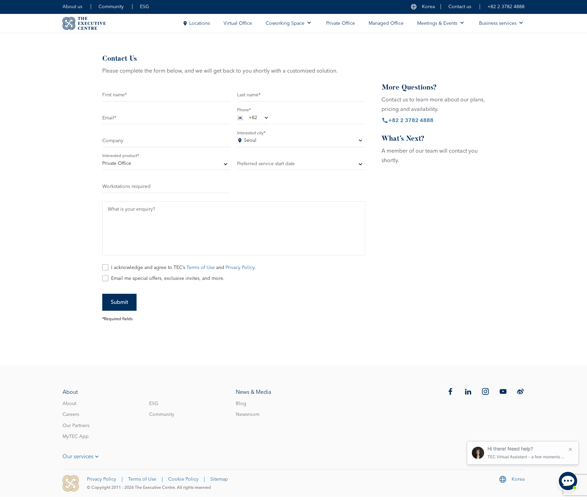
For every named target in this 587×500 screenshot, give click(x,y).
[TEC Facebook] (450, 391)
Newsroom (248, 414)
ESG (144, 7)
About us (72, 7)
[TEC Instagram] (485, 391)
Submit (119, 302)
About (69, 404)
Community (111, 7)
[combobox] (253, 119)
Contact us (459, 7)
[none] (166, 164)
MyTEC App (76, 436)
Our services (78, 456)
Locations (199, 23)
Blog (241, 404)
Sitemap (219, 479)
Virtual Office (238, 23)
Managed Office (386, 23)
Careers (71, 414)
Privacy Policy (240, 268)
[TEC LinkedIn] (468, 391)
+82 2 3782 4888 (505, 7)
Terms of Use (200, 268)
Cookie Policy (183, 479)
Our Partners (76, 426)
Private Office (340, 23)
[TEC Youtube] (503, 391)
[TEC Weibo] (520, 391)
